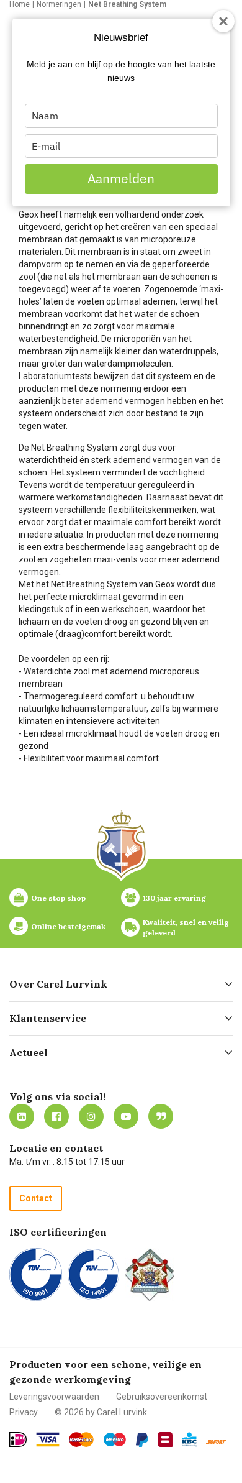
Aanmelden (121, 178)
